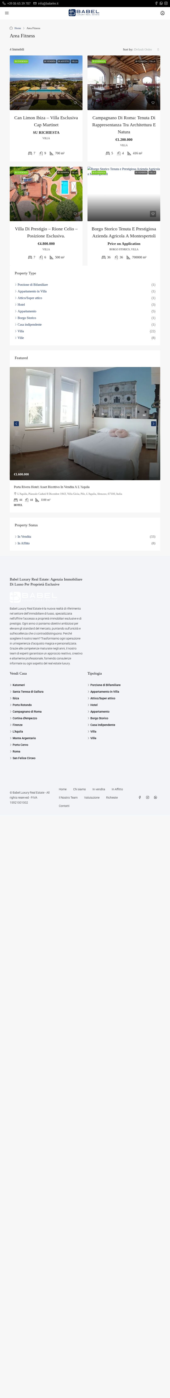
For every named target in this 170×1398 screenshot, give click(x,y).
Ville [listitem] (21, 338)
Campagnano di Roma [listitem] (27, 711)
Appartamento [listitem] (27, 311)
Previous (16, 423)
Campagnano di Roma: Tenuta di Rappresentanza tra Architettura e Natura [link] (124, 124)
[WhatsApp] (156, 797)
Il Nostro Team (68, 797)
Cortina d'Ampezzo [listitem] (25, 718)
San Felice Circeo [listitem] (24, 758)
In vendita (98, 789)
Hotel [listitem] (21, 304)
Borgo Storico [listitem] (27, 318)
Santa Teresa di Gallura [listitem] (28, 691)
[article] (85, 440)
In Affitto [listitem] (24, 543)
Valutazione (92, 797)
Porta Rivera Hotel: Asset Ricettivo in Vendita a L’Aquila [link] (52, 487)
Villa (75, 61)
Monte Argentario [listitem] (24, 738)
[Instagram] (148, 797)
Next (153, 423)
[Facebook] (140, 797)
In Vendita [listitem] (24, 536)
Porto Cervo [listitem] (20, 744)
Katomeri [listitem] (19, 685)
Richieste (112, 797)
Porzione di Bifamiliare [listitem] (33, 284)
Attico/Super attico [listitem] (30, 298)
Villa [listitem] (21, 331)
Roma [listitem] (16, 751)
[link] (46, 82)
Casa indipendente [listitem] (30, 324)
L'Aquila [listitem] (18, 731)
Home (18, 28)
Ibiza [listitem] (16, 698)
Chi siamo (79, 789)
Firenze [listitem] (18, 725)
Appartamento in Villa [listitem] (32, 291)
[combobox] (147, 49)
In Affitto (63, 61)
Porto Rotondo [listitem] (22, 705)
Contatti (64, 806)
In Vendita (50, 61)
